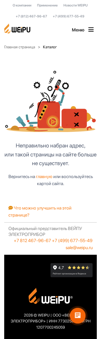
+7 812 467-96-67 (32, 240)
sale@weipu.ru (79, 247)
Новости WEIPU (75, 5)
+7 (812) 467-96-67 (31, 16)
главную (44, 176)
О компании (22, 5)
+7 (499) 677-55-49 (68, 16)
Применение (47, 5)
